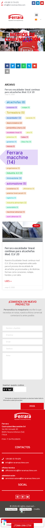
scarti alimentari (14, 216)
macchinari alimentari (16, 212)
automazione (16, 183)
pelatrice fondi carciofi (16, 193)
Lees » (8, 281)
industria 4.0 (14, 173)
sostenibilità (12, 207)
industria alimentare (16, 203)
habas (24, 137)
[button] (36, 15)
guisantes (11, 142)
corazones (12, 107)
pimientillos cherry (16, 128)
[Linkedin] (38, 3)
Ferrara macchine (17, 157)
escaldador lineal (14, 132)
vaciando (30, 118)
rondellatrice (12, 188)
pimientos (11, 137)
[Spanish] (37, 19)
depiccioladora (14, 123)
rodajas (26, 107)
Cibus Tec (26, 142)
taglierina (11, 198)
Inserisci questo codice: (13, 385)
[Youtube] (42, 3)
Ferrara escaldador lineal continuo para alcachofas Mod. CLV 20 (20, 251)
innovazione (14, 178)
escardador (14, 118)
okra (29, 132)
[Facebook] (33, 3)
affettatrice (28, 188)
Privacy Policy (12, 509)
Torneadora (16, 112)
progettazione (13, 168)
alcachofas (16, 102)
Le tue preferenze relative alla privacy (23, 521)
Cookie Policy (26, 509)
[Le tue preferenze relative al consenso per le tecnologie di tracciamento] (4, 523)
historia (11, 146)
